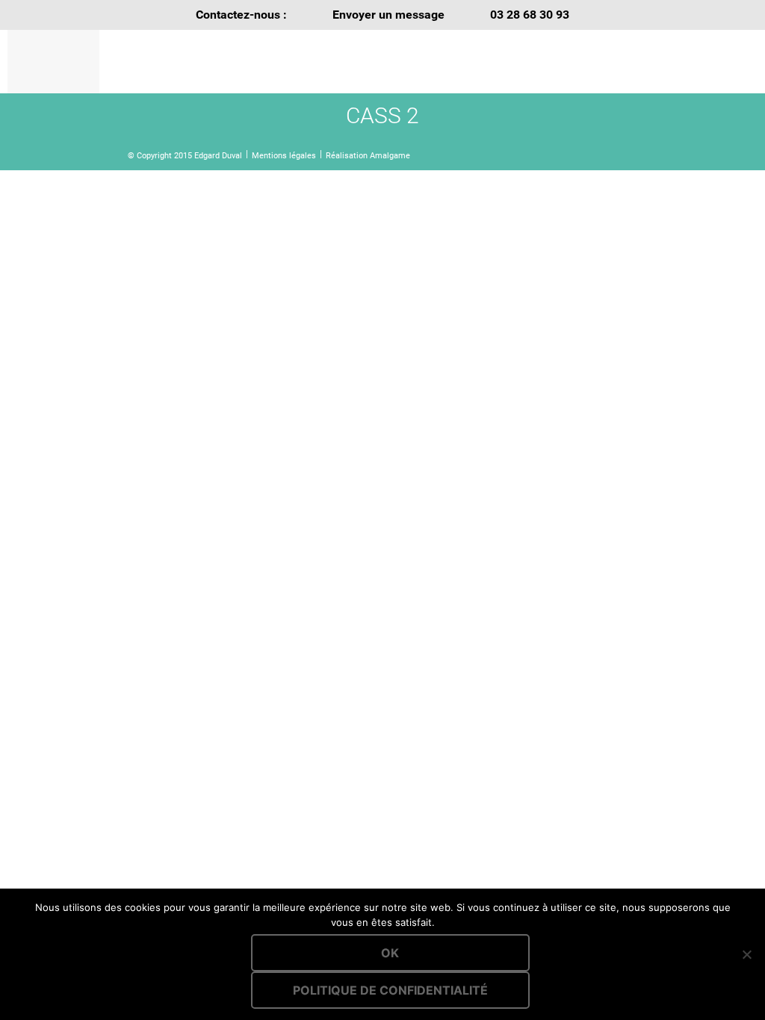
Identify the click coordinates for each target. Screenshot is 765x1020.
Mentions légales (284, 156)
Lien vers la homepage (237, 61)
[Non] (746, 954)
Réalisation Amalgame (368, 156)
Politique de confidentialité (390, 990)
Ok (390, 952)
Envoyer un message (388, 14)
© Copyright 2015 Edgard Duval (185, 156)
